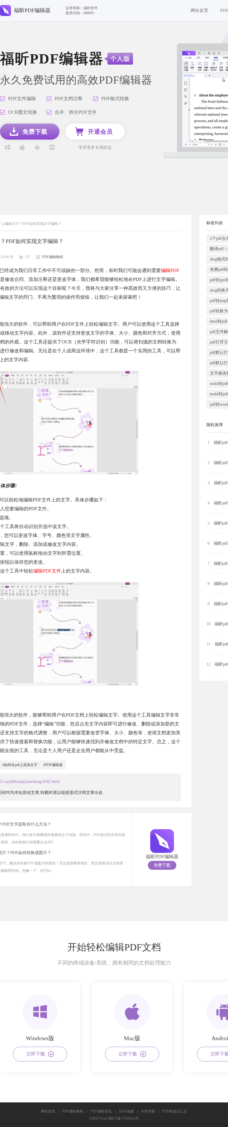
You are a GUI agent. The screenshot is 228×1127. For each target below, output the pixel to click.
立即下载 (35, 1053)
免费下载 (162, 865)
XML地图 (126, 1111)
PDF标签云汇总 (174, 1111)
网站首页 (199, 10)
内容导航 (148, 1111)
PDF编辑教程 (72, 1111)
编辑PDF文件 (47, 570)
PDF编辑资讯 (101, 1111)
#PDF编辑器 (53, 765)
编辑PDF (170, 270)
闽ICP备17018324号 (123, 1118)
